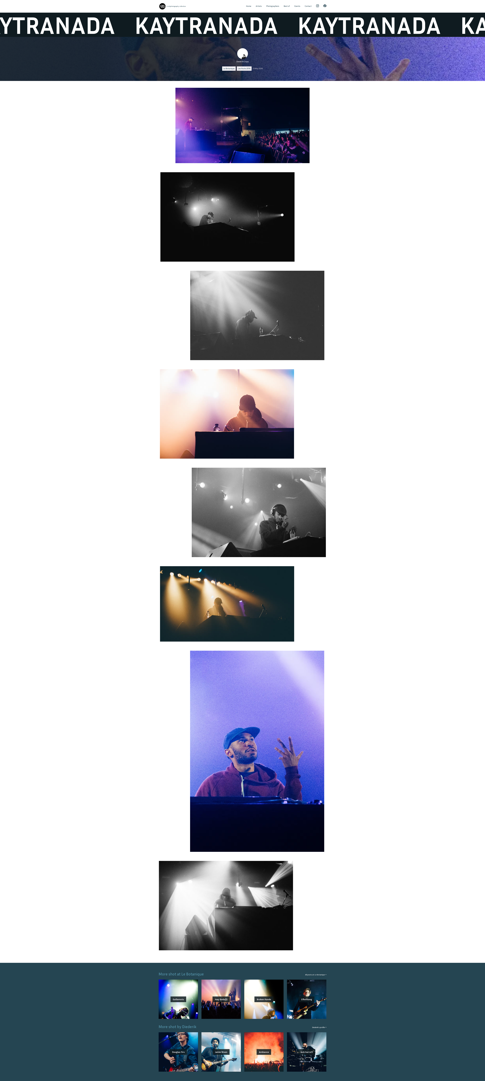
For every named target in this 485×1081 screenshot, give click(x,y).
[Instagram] (317, 6)
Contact (308, 6)
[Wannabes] (162, 6)
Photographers (272, 6)
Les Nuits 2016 (244, 68)
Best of (287, 6)
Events (297, 6)
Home (248, 6)
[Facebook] (324, 6)
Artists (259, 6)
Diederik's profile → (319, 1027)
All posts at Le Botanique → (315, 975)
